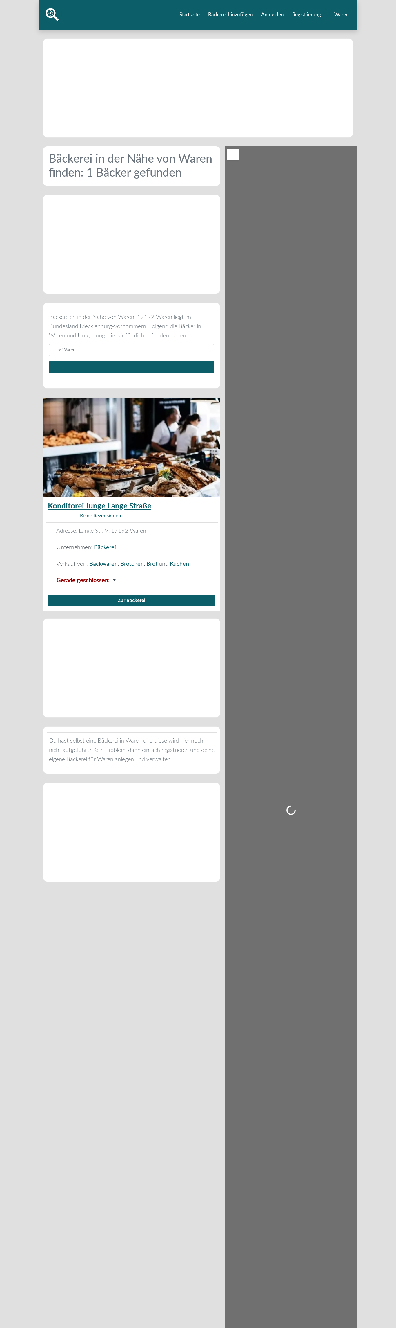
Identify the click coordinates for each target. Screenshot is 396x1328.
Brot (151, 564)
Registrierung (306, 14)
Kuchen (179, 564)
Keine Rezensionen (100, 515)
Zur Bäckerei (131, 600)
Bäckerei (105, 547)
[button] (131, 580)
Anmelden (272, 14)
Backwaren (103, 564)
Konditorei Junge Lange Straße (99, 506)
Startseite (189, 14)
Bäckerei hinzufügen (230, 14)
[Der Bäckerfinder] (52, 14)
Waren (341, 14)
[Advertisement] (198, 88)
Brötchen (132, 564)
